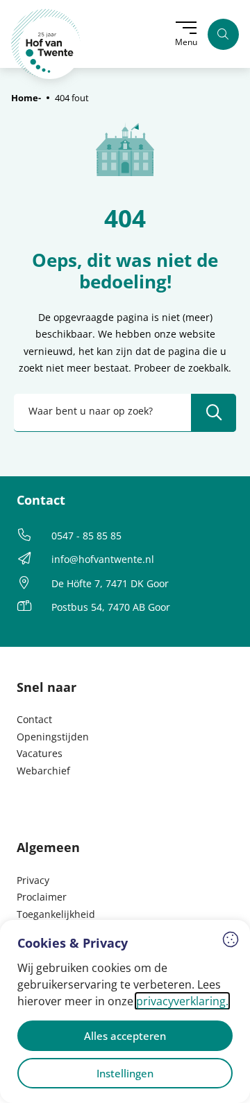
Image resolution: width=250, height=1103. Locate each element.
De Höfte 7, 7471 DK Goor (110, 583)
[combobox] (125, 413)
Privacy (33, 880)
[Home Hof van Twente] (46, 44)
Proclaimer (42, 896)
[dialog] (125, 1011)
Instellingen (125, 1073)
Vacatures (39, 753)
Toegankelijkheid (56, 914)
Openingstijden (53, 736)
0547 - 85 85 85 (86, 535)
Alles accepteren (125, 1036)
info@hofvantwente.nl (102, 559)
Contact (34, 719)
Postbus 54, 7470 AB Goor (110, 607)
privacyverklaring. (182, 1001)
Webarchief (43, 770)
